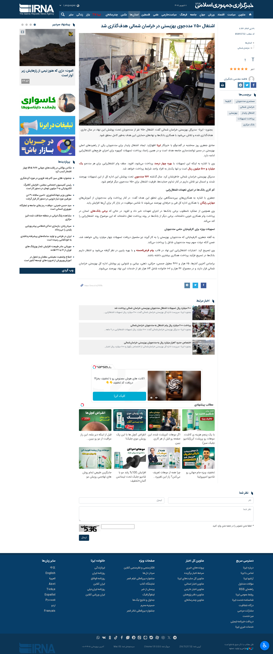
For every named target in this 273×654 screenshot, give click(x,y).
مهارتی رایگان (207, 203)
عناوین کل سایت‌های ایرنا (191, 578)
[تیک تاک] (115, 638)
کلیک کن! (119, 396)
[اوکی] (109, 638)
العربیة (52, 578)
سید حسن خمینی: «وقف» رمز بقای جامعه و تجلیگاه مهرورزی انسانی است (46, 207)
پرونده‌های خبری (195, 568)
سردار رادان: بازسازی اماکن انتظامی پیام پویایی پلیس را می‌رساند (48, 228)
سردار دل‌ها (149, 573)
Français (49, 611)
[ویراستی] (127, 638)
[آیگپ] (145, 638)
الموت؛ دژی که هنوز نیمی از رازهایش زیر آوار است (47, 73)
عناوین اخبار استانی (194, 584)
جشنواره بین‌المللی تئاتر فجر (141, 611)
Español (50, 595)
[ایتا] (139, 638)
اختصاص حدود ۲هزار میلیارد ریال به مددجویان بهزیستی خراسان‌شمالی (157, 343)
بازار (88, 15)
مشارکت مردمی (245, 611)
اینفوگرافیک (148, 595)
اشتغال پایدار (248, 113)
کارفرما (228, 101)
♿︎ (264, 645)
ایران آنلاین (99, 584)
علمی (155, 15)
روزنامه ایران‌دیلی (96, 589)
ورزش (211, 15)
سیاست (231, 15)
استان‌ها (134, 15)
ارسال (84, 538)
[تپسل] (94, 367)
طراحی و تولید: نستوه (238, 648)
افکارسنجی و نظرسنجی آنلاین (139, 568)
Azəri (52, 584)
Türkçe (50, 589)
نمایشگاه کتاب (147, 584)
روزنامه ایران (98, 573)
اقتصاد (221, 15)
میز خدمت (248, 616)
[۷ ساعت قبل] (47, 47)
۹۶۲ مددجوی (141, 177)
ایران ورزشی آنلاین (95, 595)
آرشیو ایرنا (248, 578)
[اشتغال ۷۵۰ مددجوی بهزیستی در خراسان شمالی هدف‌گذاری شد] (147, 79)
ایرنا (224, 5)
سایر (71, 15)
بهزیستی (233, 113)
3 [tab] (26, 25)
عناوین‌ (241, 15)
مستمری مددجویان (245, 101)
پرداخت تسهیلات (246, 119)
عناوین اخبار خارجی (194, 589)
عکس (124, 15)
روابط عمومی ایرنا (245, 595)
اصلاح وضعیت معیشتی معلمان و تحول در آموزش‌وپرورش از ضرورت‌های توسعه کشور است (48, 259)
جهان (202, 15)
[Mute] (156, 397)
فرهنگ (183, 15)
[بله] (151, 638)
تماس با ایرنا (247, 573)
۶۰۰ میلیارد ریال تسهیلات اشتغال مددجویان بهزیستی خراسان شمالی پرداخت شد (152, 308)
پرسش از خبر (148, 589)
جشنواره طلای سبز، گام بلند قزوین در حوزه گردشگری (46, 178)
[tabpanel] (47, 57)
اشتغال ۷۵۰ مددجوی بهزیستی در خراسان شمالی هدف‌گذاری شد (158, 26)
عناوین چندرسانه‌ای (194, 600)
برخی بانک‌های (99, 211)
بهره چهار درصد (163, 163)
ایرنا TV (96, 15)
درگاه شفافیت (246, 605)
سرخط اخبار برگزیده (194, 573)
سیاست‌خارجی (169, 15)
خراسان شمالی (244, 48)
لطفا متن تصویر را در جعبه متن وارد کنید (233, 526)
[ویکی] (103, 638)
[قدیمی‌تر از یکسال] (203, 312)
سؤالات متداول (246, 584)
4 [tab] (22, 25)
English (50, 573)
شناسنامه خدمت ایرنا (243, 600)
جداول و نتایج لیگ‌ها (143, 600)
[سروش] (133, 638)
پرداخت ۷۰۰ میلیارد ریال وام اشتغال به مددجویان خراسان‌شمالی (160, 326)
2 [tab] (31, 25)
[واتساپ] (98, 638)
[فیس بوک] (121, 638)
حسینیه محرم (148, 605)
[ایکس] (169, 638)
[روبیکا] (163, 638)
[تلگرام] (175, 638)
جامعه (193, 15)
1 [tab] (35, 25)
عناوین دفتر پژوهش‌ (193, 595)
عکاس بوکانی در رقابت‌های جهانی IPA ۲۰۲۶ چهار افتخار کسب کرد (47, 170)
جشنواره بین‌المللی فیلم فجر (141, 578)
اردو (53, 605)
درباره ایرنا (248, 568)
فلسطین (146, 15)
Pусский (50, 600)
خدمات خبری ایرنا (244, 627)
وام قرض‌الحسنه (145, 250)
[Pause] (151, 397)
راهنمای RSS (246, 589)
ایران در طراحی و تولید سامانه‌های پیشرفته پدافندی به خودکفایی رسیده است (46, 238)
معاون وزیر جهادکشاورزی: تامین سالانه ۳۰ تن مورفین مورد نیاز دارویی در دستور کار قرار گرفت (49, 197)
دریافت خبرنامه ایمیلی (242, 621)
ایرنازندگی (99, 568)
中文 (52, 568)
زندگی (79, 15)
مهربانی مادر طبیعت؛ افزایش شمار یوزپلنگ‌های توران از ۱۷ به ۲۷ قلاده (48, 248)
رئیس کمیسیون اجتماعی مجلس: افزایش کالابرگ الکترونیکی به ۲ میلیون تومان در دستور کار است (47, 187)
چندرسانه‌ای (111, 15)
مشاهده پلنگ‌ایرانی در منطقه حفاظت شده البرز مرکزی (48, 217)
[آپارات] (157, 638)
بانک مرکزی (248, 125)
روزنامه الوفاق (98, 578)
